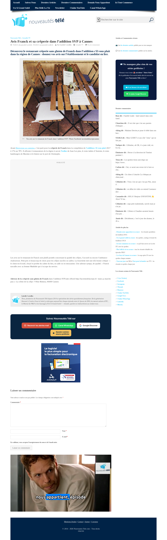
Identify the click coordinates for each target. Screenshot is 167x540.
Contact (80, 522)
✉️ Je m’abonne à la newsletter (136, 87)
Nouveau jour (121, 261)
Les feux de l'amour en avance (127, 255)
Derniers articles (48, 2)
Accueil (16, 2)
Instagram (120, 284)
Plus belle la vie (42, 8)
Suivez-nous (30, 2)
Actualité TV (26, 38)
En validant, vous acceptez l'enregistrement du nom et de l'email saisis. (33, 442)
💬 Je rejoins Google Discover (136, 94)
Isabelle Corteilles (66, 45)
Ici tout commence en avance (126, 244)
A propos (94, 522)
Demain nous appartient (99, 2)
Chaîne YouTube (77, 8)
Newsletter (60, 8)
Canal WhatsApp (98, 8)
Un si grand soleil (21, 8)
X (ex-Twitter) (122, 278)
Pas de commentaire (94, 45)
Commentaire (15, 402)
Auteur (87, 522)
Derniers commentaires (71, 2)
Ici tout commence (124, 2)
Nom (64, 431)
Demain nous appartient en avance (128, 232)
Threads (120, 287)
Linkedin (120, 302)
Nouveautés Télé (15, 38)
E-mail (65, 437)
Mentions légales (70, 522)
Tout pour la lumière (139, 261)
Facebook (120, 281)
